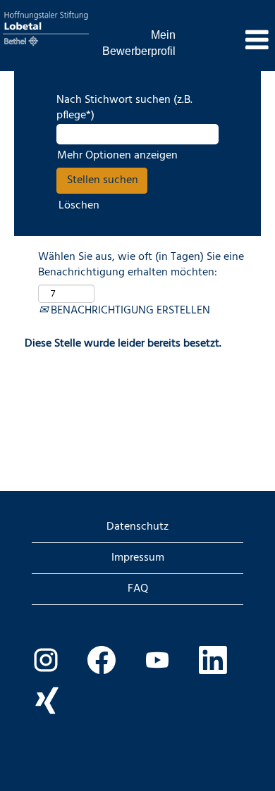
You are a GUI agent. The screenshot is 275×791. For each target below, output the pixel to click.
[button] (229, 41)
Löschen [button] (79, 206)
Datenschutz (137, 527)
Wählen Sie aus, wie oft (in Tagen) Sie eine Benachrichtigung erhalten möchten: (141, 265)
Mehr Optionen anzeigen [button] (117, 156)
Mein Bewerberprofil (139, 43)
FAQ (138, 589)
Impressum (137, 558)
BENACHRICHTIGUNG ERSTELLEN (129, 310)
